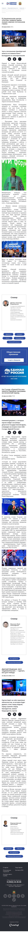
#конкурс (19, 334)
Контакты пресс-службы (7, 875)
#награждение (19, 338)
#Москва (19, 848)
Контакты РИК (19, 870)
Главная (4, 8)
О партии (5, 867)
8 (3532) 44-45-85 (14, 882)
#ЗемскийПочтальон (14, 342)
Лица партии (18, 867)
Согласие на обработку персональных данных (14, 917)
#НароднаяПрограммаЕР (14, 662)
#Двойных (8, 334)
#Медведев (8, 848)
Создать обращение (14, 360)
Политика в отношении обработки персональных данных (14, 915)
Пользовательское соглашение (14, 911)
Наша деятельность (13, 8)
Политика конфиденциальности (14, 913)
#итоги (7, 338)
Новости (22, 8)
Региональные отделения (7, 871)
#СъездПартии (14, 658)
